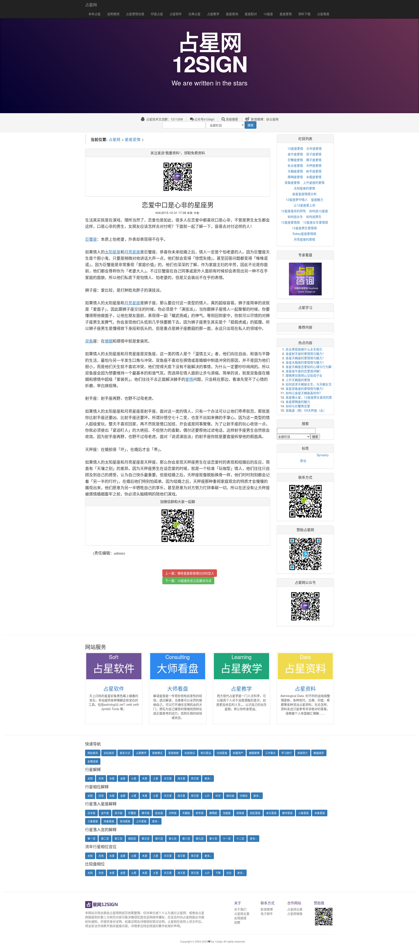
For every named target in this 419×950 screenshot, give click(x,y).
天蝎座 (186, 813)
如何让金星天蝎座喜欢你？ (304, 393)
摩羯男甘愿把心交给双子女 (304, 375)
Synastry (323, 455)
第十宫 (213, 838)
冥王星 (195, 778)
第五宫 (145, 838)
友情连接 (93, 761)
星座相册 (173, 753)
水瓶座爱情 (313, 177)
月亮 (101, 778)
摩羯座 (213, 813)
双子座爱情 (313, 154)
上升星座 (141, 821)
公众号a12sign (204, 119)
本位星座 (271, 813)
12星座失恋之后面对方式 (194, 580)
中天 (218, 795)
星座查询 (232, 14)
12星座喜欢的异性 (293, 211)
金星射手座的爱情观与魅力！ (305, 353)
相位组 (230, 795)
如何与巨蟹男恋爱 (298, 406)
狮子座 (145, 813)
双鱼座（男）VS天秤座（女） (306, 410)
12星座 (268, 14)
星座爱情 (286, 14)
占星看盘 (323, 14)
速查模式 (157, 753)
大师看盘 (177, 688)
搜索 (250, 125)
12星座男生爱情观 (304, 228)
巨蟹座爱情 (295, 160)
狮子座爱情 (313, 160)
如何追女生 (295, 216)
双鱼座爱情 (292, 182)
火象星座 (303, 813)
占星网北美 (241, 913)
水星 (112, 778)
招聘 (237, 922)
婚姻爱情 (254, 753)
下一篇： (188, 580)
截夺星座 (287, 813)
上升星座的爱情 (314, 182)
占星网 (91, 4)
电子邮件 (267, 913)
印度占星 (157, 14)
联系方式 (125, 753)
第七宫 (173, 838)
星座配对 (251, 14)
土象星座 (93, 821)
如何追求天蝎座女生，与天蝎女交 (308, 384)
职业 (303, 461)
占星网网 (116, 912)
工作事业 (270, 753)
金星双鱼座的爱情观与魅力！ (305, 388)
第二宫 (105, 838)
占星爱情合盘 (135, 14)
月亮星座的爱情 (304, 239)
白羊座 (91, 813)
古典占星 (194, 14)
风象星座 (109, 821)
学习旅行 (286, 753)
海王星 (181, 778)
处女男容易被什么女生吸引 (304, 349)
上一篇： (189, 573)
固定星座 (255, 813)
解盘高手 (319, 753)
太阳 (90, 778)
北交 (229, 873)
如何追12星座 (318, 211)
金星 (122, 778)
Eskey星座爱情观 (304, 234)
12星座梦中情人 (297, 199)
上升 (207, 795)
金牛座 (105, 813)
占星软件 (176, 14)
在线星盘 (222, 753)
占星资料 (305, 688)
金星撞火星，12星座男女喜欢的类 (309, 397)
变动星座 (125, 821)
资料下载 (304, 14)
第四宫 (132, 838)
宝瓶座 (227, 813)
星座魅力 (317, 199)
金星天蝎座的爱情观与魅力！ (305, 358)
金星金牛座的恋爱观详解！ (304, 371)
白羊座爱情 (314, 148)
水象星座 (319, 813)
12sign (219, 941)
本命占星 (94, 14)
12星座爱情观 (290, 222)
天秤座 (173, 813)
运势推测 (113, 14)
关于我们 (240, 909)
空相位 (244, 795)
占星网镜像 (294, 913)
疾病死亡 (302, 753)
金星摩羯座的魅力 (298, 401)
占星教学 (213, 14)
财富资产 (238, 753)
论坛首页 (109, 753)
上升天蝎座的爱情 (298, 380)
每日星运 (206, 753)
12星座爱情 (295, 148)
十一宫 (227, 838)
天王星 (168, 778)
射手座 (200, 813)
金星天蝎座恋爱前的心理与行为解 (308, 366)
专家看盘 (305, 254)
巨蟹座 (132, 813)
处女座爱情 (295, 165)
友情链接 (240, 918)
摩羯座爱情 (295, 177)
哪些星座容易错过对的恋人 (195, 573)
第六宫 (159, 838)
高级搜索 (232, 119)
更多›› (207, 778)
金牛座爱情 (295, 154)
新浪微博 (267, 909)
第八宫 (186, 838)
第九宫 (200, 838)
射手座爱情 (313, 171)
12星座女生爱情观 (315, 222)
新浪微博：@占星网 (264, 119)
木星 (144, 778)
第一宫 (91, 838)
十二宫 (240, 838)
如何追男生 (313, 216)
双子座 (118, 813)
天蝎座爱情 (295, 171)
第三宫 (118, 838)
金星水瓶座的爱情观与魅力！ (305, 362)
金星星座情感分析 (304, 194)
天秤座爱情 (313, 165)
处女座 (159, 813)
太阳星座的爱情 (304, 188)
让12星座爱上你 (304, 205)
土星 (155, 778)
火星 (133, 778)
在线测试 (189, 753)
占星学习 (305, 307)
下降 (218, 873)
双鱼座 (240, 813)
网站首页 (93, 753)
